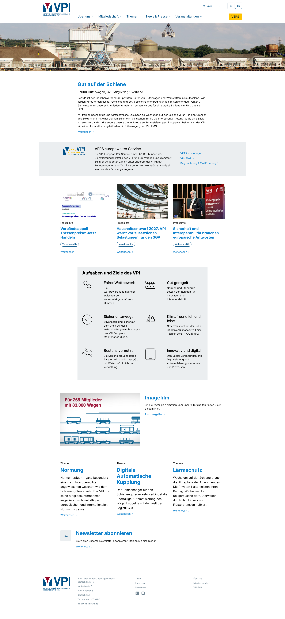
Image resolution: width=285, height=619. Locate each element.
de (231, 6)
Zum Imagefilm (154, 414)
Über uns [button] (84, 16)
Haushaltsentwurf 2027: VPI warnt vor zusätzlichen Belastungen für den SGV (141, 233)
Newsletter (140, 587)
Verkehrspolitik (69, 244)
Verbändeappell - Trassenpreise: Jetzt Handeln (78, 233)
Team (138, 578)
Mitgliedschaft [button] (108, 16)
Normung (71, 470)
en (239, 6)
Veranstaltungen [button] (187, 16)
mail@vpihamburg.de (87, 603)
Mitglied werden (201, 583)
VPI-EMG (185, 158)
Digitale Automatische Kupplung (134, 476)
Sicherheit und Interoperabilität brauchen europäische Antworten (196, 233)
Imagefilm (157, 398)
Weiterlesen (84, 131)
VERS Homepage (190, 153)
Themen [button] (132, 16)
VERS (235, 16)
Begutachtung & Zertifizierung (198, 163)
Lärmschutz (187, 470)
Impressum (140, 583)
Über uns (197, 578)
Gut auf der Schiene (101, 84)
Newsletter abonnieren (104, 533)
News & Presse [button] (157, 16)
